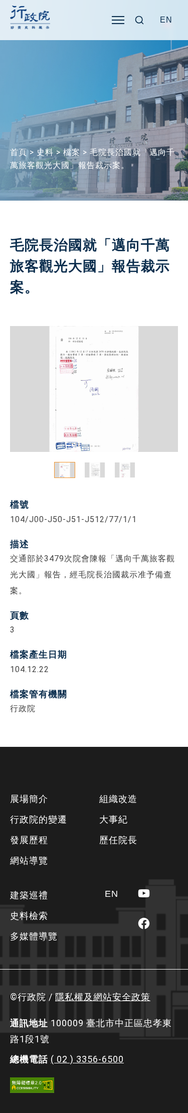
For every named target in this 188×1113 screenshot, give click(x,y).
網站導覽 (29, 860)
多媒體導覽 (34, 936)
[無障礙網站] (32, 1085)
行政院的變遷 (38, 819)
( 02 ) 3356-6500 (87, 1059)
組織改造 (118, 798)
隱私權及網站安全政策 (102, 997)
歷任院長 (118, 840)
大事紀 (113, 819)
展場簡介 (29, 798)
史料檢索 (29, 915)
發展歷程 (29, 840)
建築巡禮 (29, 895)
